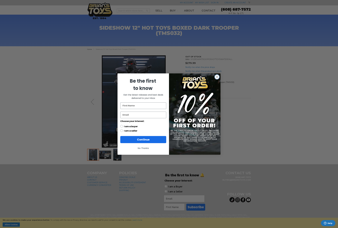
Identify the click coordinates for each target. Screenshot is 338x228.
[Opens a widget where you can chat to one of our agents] (328, 223)
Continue (143, 139)
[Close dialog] (217, 76)
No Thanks (143, 148)
